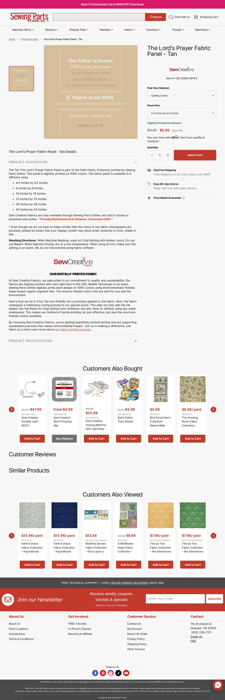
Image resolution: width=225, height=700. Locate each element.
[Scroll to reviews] (181, 61)
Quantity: (152, 147)
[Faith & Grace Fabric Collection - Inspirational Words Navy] (64, 535)
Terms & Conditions (21, 639)
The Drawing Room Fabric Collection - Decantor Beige (191, 423)
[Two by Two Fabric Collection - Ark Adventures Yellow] (160, 535)
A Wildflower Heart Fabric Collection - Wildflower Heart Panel (128, 551)
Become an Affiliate (80, 634)
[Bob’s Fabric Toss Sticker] (128, 409)
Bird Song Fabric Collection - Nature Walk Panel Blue (160, 423)
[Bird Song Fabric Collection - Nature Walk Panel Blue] (160, 409)
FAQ (193, 641)
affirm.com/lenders (132, 688)
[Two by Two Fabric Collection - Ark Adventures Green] (192, 535)
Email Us (196, 636)
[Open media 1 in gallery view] (129, 53)
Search (157, 16)
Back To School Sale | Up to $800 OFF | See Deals (112, 4)
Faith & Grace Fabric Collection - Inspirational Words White (32, 549)
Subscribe (214, 598)
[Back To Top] (219, 694)
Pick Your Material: (158, 87)
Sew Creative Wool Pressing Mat (63, 421)
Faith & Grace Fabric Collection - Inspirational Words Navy (64, 549)
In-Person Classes (79, 628)
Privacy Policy (136, 639)
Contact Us (134, 623)
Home (12, 39)
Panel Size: (153, 105)
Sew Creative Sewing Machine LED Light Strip (96, 424)
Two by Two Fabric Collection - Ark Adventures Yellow (160, 549)
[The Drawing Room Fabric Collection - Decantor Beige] (192, 409)
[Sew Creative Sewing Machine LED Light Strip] (96, 409)
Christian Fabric (29, 39)
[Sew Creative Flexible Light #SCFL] (32, 409)
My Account (134, 628)
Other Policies (136, 649)
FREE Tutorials (77, 623)
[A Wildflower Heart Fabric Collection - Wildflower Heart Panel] (128, 535)
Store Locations (18, 628)
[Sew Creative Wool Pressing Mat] (64, 409)
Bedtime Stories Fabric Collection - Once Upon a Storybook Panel (96, 549)
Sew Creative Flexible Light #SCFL (29, 421)
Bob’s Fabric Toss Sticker (125, 419)
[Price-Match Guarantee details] (183, 198)
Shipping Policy (137, 644)
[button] (205, 17)
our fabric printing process (73, 329)
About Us (14, 623)
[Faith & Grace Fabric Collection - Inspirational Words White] (32, 535)
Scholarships (17, 634)
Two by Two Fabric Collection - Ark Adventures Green (192, 549)
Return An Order (137, 634)
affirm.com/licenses (141, 691)
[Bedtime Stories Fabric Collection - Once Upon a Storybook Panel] (96, 535)
